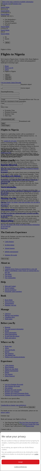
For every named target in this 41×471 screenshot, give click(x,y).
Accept (20, 462)
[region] (20, 451)
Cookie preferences (20, 467)
